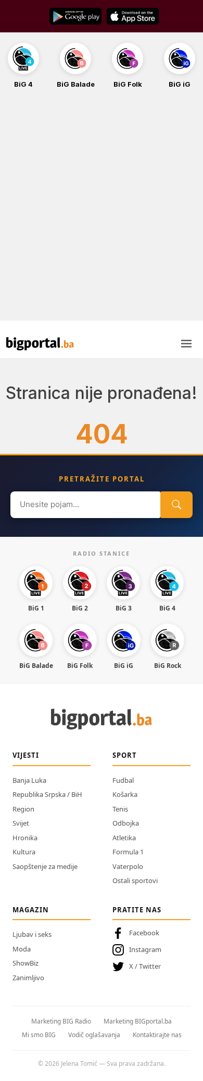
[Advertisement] (101, 210)
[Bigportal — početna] (40, 343)
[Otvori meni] (186, 343)
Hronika (24, 837)
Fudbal (123, 780)
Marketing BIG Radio (61, 1021)
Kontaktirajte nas (157, 1034)
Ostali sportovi (135, 880)
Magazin (30, 909)
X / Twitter (145, 966)
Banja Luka (29, 780)
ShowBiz (25, 963)
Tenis (120, 809)
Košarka (124, 794)
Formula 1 (128, 851)
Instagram (145, 949)
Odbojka (125, 823)
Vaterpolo (127, 866)
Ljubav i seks (32, 934)
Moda (21, 949)
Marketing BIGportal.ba (138, 1021)
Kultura (23, 851)
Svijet (20, 823)
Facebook (144, 932)
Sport (124, 755)
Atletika (124, 837)
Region (23, 809)
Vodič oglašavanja (94, 1034)
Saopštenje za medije (45, 866)
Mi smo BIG (39, 1034)
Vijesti (25, 755)
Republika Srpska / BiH (47, 794)
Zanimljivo (28, 977)
